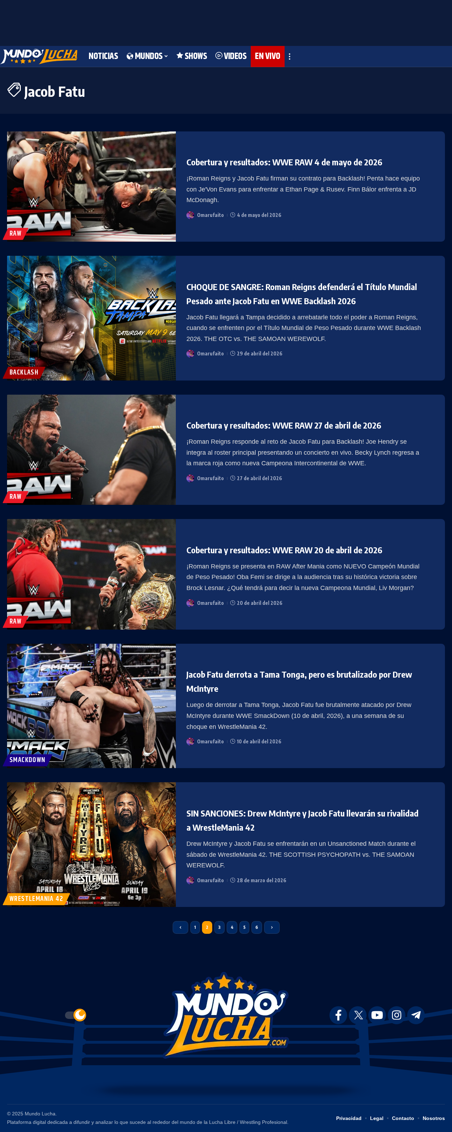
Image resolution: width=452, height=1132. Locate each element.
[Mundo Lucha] (38, 56)
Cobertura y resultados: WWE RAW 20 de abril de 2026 (284, 549)
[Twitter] (358, 1015)
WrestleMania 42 (36, 899)
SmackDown (28, 760)
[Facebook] (338, 1015)
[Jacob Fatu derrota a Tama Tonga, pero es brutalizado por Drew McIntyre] (91, 706)
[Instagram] (396, 1015)
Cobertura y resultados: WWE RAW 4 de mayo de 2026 (284, 162)
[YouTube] (377, 1015)
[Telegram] (416, 1015)
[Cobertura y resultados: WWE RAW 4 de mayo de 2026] (91, 186)
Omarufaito (210, 215)
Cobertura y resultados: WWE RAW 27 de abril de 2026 (283, 425)
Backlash (24, 372)
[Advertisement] (226, 21)
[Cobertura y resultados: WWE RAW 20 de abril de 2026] (91, 574)
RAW (16, 233)
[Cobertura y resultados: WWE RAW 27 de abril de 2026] (91, 450)
